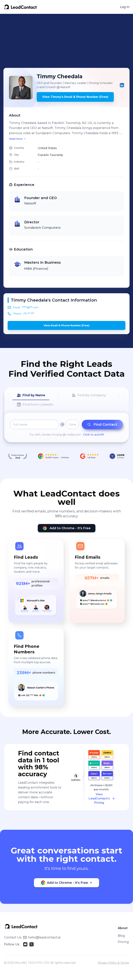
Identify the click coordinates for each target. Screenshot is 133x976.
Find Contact (105, 424)
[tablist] (66, 400)
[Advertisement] (68, 41)
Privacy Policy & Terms (113, 962)
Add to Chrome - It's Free (70, 528)
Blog (121, 936)
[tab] (30, 395)
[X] (31, 944)
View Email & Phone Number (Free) (66, 325)
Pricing (123, 942)
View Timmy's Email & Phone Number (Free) (75, 97)
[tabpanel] (66, 428)
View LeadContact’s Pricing (99, 798)
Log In (125, 7)
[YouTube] (25, 944)
